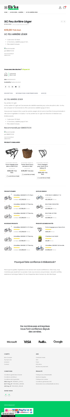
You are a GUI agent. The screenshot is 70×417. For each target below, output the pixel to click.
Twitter (9, 86)
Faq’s (37, 362)
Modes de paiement (42, 366)
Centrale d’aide (40, 357)
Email (15, 86)
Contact (6, 364)
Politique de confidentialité (44, 375)
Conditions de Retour (10, 377)
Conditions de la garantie (11, 379)
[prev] (62, 21)
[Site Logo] (13, 7)
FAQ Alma (39, 364)
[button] (6, 7)
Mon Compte (8, 357)
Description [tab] (8, 93)
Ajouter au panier (13, 176)
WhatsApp (19, 86)
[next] (64, 21)
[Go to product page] (12, 153)
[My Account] (60, 7)
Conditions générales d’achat (13, 375)
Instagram (9, 394)
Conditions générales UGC (44, 381)
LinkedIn (12, 86)
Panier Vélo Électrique (33, 162)
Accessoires (9, 162)
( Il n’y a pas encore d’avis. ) (20, 24)
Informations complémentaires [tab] (27, 93)
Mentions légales (41, 377)
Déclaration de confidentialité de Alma (47, 384)
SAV (37, 360)
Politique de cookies (42, 379)
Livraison (6, 362)
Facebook (5, 86)
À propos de (8, 360)
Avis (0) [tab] (43, 93)
